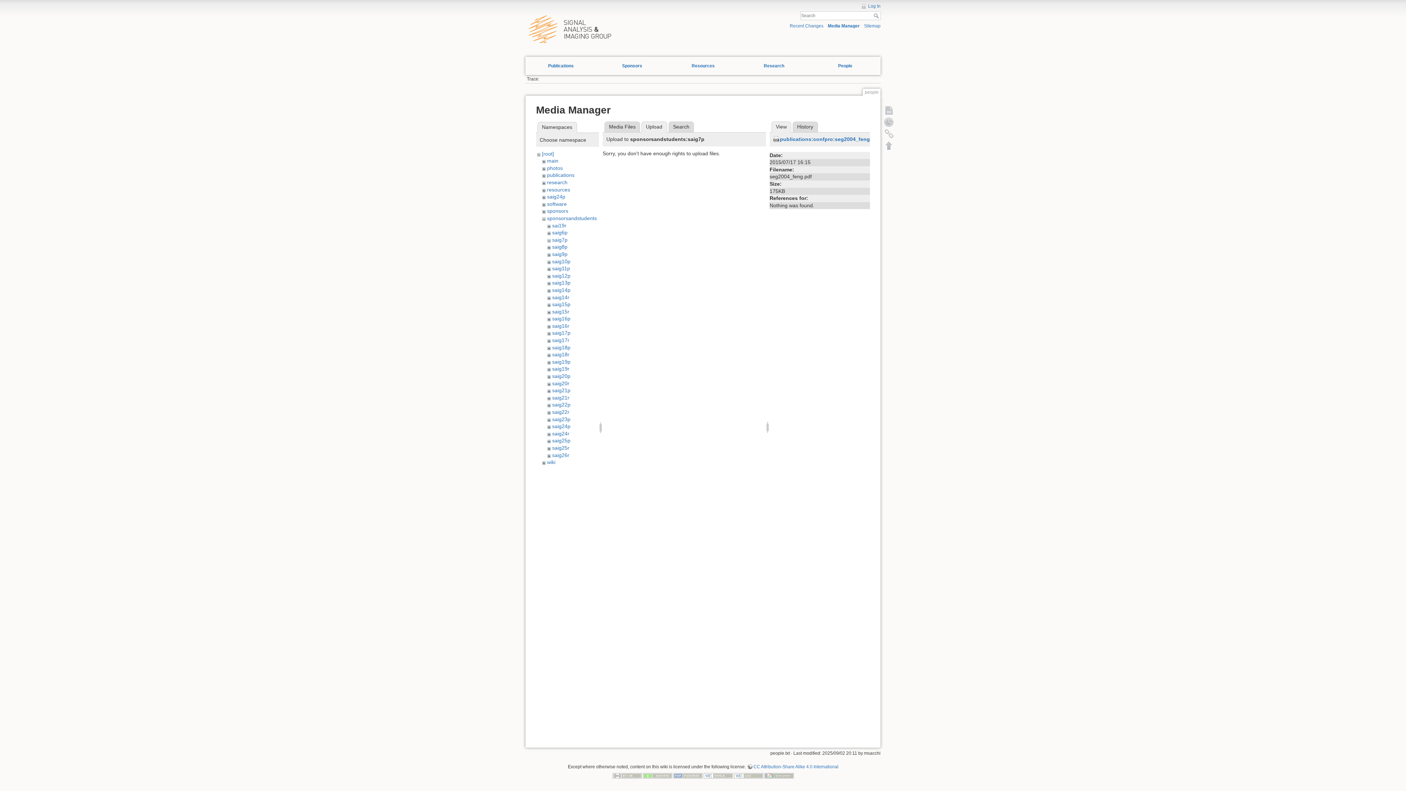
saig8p (560, 247)
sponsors (557, 211)
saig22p (561, 405)
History (805, 127)
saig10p (561, 261)
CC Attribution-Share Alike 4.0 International (796, 766)
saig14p (561, 290)
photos (555, 168)
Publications (561, 65)
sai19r (559, 226)
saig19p (561, 362)
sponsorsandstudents (572, 218)
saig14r (560, 297)
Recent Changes (806, 26)
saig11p (561, 268)
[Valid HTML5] (718, 775)
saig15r (560, 312)
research (557, 182)
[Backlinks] (889, 134)
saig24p (556, 197)
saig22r (560, 412)
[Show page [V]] (889, 110)
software (557, 204)
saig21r (560, 398)
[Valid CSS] (748, 775)
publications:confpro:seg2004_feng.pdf (830, 139)
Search (877, 15)
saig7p (560, 240)
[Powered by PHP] (688, 775)
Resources (703, 65)
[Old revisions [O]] (889, 122)
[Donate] (657, 775)
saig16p (561, 319)
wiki (551, 462)
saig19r (560, 369)
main (552, 161)
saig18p (561, 347)
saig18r (560, 354)
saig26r (560, 455)
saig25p (561, 440)
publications (560, 175)
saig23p (561, 419)
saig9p (560, 254)
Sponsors (632, 65)
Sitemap (872, 26)
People (845, 65)
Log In (874, 6)
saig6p (560, 232)
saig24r (560, 434)
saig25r (560, 448)
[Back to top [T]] (889, 145)
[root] (548, 154)
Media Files (622, 127)
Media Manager (844, 26)
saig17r (560, 340)
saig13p (561, 283)
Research (774, 65)
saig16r (560, 326)
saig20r (560, 383)
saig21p (561, 390)
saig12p (561, 276)
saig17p (561, 333)
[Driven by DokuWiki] (779, 775)
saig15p (561, 304)
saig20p (561, 376)
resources (558, 190)
